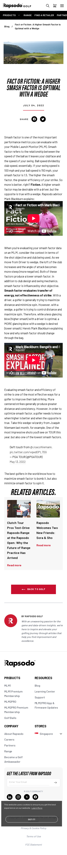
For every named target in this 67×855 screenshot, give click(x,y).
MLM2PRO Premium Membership (16, 710)
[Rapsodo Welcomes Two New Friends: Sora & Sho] (48, 509)
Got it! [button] (31, 819)
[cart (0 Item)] (55, 6)
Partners (9, 745)
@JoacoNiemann (41, 447)
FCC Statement (33, 844)
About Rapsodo (13, 733)
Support (40, 697)
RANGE (28, 15)
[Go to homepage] (21, 7)
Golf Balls (10, 717)
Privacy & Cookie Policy (33, 828)
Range (8, 751)
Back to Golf (36, 589)
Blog (6, 26)
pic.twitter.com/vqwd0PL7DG (28, 452)
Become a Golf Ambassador (13, 759)
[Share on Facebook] (34, 119)
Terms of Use (33, 836)
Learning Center (45, 691)
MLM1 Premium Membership (13, 694)
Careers (9, 739)
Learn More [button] (36, 808)
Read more (14, 565)
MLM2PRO (10, 701)
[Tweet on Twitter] (43, 119)
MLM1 (7, 685)
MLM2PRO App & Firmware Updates (46, 705)
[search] (48, 6)
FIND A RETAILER (44, 15)
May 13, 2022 (18, 461)
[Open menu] (62, 6)
